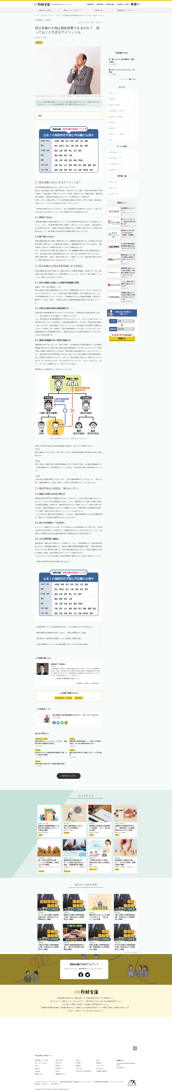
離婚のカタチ (39, 1074)
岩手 (67, 141)
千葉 (72, 146)
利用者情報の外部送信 (101, 1082)
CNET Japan (59, 1060)
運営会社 (38, 1084)
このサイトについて (41, 1082)
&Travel (44, 1063)
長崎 (65, 170)
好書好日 (78, 1065)
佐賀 (60, 170)
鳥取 (70, 165)
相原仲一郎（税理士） (121, 832)
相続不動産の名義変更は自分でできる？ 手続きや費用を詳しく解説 (61, 633)
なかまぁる (79, 1068)
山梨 (60, 150)
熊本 (70, 170)
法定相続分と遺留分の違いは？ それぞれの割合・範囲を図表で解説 (125, 862)
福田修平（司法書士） (41, 37)
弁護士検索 (90, 4)
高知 (94, 165)
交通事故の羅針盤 (101, 1071)
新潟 (56, 150)
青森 (62, 141)
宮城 (76, 141)
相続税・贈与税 (114, 105)
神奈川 (61, 146)
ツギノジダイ (100, 1065)
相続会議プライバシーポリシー (83, 1082)
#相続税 (41, 834)
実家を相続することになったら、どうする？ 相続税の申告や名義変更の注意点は (51, 742)
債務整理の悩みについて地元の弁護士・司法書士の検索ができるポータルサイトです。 (128, 271)
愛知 (56, 155)
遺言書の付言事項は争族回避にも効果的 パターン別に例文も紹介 (99, 828)
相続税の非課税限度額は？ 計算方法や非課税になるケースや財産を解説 (48, 828)
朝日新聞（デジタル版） (42, 1060)
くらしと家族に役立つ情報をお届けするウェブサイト (128, 284)
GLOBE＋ (79, 1063)
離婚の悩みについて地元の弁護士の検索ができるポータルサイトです (128, 258)
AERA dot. (58, 1068)
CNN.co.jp (58, 1063)
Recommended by (124, 79)
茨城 (76, 146)
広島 (56, 165)
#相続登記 (78, 698)
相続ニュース (113, 93)
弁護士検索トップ (115, 152)
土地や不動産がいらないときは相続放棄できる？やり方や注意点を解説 (62, 644)
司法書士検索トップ (116, 164)
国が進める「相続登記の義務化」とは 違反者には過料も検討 (59, 638)
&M (36, 1063)
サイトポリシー (54, 1082)
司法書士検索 (110, 4)
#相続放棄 (66, 832)
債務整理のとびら (60, 1074)
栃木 (81, 146)
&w (40, 1063)
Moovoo (37, 1068)
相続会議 (98, 1063)
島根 (75, 165)
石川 (75, 150)
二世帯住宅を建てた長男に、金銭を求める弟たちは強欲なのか (99, 862)
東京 (56, 146)
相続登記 (39, 42)
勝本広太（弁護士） (69, 830)
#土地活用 (41, 871)
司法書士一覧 (113, 194)
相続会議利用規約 (66, 1082)
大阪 (56, 160)
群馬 (86, 146)
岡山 (60, 165)
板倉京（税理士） (94, 867)
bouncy (57, 1071)
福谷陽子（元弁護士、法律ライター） (125, 867)
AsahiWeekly (120, 1067)
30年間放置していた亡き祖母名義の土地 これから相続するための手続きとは (65, 627)
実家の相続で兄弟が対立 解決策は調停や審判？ (50, 764)
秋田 (72, 141)
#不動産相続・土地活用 (63, 698)
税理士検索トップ (115, 158)
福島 (86, 141)
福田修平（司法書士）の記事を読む (88, 683)
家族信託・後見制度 (116, 116)
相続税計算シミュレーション (126, 10)
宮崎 (80, 170)
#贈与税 (117, 834)
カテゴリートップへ (69, 776)
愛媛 (89, 165)
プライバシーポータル (117, 1082)
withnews (37, 1071)
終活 (110, 140)
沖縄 (91, 170)
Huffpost (57, 1065)
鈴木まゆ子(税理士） (43, 832)
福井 (80, 150)
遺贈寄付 (112, 128)
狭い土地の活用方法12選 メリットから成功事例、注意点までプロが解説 (48, 862)
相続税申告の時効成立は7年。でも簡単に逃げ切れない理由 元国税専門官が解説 (74, 862)
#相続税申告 (67, 871)
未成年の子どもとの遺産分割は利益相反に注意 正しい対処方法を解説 (51, 754)
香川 (80, 165)
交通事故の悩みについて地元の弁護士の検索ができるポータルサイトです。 (128, 296)
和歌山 (80, 160)
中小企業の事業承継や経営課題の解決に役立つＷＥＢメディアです (128, 246)
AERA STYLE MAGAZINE (83, 1071)
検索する (122, 338)
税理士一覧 (113, 188)
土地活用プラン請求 (123, 4)
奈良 (70, 160)
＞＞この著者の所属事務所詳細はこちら (65, 678)
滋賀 (75, 160)
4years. (98, 1060)
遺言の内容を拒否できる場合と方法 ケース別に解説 (85, 754)
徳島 (84, 165)
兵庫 (60, 160)
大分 (75, 170)
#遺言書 (91, 834)
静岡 (60, 155)
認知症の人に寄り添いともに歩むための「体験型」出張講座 (128, 233)
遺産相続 (72, 739)
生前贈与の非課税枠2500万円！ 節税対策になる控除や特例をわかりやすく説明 (125, 828)
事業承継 (112, 122)
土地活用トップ (114, 170)
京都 (65, 160)
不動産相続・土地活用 (43, 20)
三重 (70, 155)
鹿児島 (85, 170)
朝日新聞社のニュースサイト (128, 209)
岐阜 (65, 155)
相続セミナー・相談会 (117, 134)
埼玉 (67, 146)
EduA (36, 1065)
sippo (77, 1060)
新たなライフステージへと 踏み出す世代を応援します (128, 221)
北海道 (56, 141)
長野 (65, 150)
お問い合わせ (55, 1084)
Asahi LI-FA (99, 1068)
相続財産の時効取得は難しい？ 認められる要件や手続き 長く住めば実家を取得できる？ (85, 742)
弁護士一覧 (113, 182)
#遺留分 (117, 869)
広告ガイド (45, 1084)
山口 (65, 165)
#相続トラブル (93, 869)
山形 (81, 141)
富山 (70, 150)
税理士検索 (100, 4)
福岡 (56, 170)
